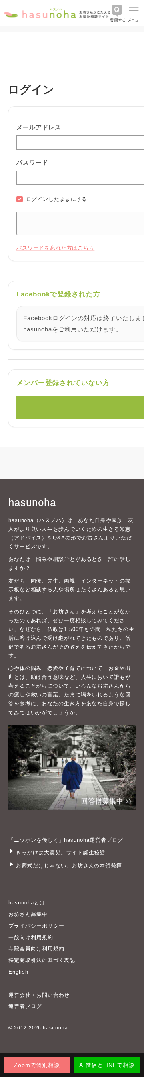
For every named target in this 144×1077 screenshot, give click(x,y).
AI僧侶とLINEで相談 (107, 1065)
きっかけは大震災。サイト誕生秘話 (60, 852)
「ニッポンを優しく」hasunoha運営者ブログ (65, 840)
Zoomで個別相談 (37, 1065)
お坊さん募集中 (28, 914)
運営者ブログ (25, 1006)
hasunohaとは (26, 903)
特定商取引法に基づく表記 (41, 960)
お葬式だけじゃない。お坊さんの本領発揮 (69, 866)
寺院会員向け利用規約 (36, 949)
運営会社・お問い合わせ (39, 995)
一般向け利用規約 (30, 937)
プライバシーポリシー (36, 926)
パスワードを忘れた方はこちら (55, 248)
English (18, 972)
